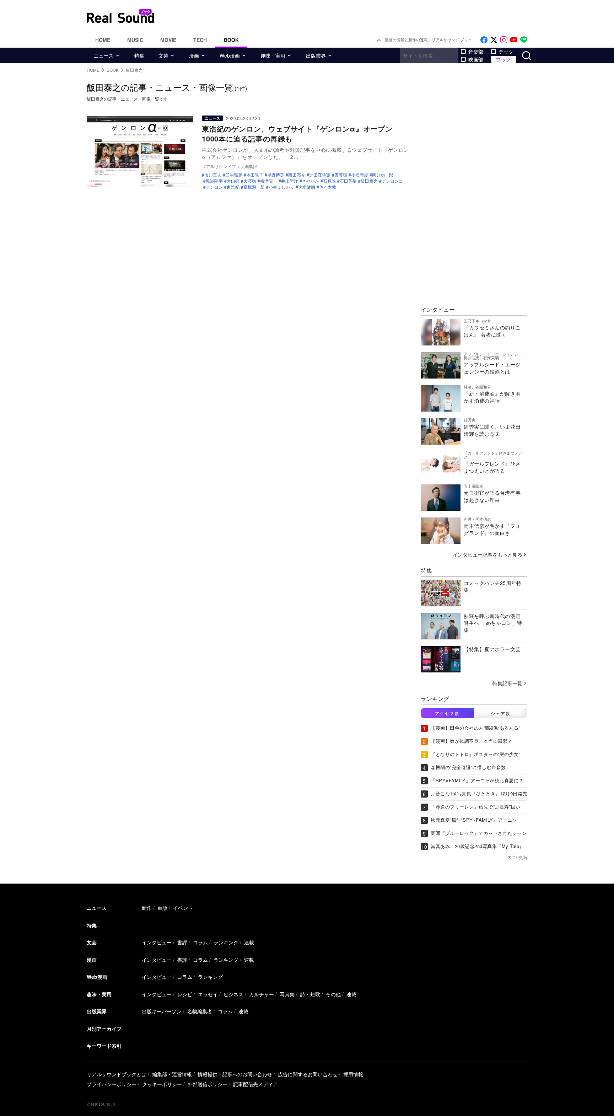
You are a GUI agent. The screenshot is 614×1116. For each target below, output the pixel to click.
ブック (503, 59)
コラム (200, 942)
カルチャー (261, 994)
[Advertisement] (355, 16)
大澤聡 (249, 181)
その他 (333, 994)
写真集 (287, 994)
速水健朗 (306, 187)
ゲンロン (214, 187)
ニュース (104, 55)
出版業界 (316, 55)
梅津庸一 (268, 181)
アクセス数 (447, 713)
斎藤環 (340, 175)
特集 (139, 55)
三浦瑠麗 (233, 175)
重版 (162, 907)
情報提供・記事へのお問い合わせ (235, 1074)
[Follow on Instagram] (503, 40)
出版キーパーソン (162, 1011)
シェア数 (501, 713)
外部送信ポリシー (207, 1084)
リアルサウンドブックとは (116, 1074)
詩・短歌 (310, 994)
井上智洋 (289, 181)
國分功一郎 (382, 175)
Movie (168, 39)
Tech (200, 39)
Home (102, 39)
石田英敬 (348, 181)
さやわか (310, 181)
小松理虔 (359, 175)
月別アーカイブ (104, 1028)
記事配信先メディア (255, 1084)
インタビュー (157, 942)
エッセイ (208, 994)
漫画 (194, 55)
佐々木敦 (327, 187)
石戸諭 (329, 181)
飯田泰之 (369, 181)
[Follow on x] (493, 40)
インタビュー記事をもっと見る (487, 554)
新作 (147, 907)
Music (135, 39)
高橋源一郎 (254, 187)
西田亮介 (296, 175)
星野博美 (275, 175)
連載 (249, 942)
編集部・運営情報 (172, 1074)
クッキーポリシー (162, 1084)
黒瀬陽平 (214, 181)
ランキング (226, 942)
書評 (182, 942)
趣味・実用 (272, 55)
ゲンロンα (392, 181)
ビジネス (233, 994)
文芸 (163, 55)
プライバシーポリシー (111, 1084)
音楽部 (475, 51)
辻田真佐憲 (319, 175)
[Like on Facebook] (484, 40)
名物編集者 (199, 1011)
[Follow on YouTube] (513, 40)
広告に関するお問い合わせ (308, 1074)
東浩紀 (233, 187)
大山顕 (233, 181)
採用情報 (353, 1074)
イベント (183, 907)
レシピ (184, 994)
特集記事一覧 (507, 683)
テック (506, 51)
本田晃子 (254, 175)
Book (231, 39)
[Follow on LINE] (523, 40)
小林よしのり (281, 187)
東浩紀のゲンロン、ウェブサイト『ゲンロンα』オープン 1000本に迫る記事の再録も (301, 133)
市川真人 (212, 175)
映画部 (475, 59)
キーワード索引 (104, 1045)
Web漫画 (230, 55)
